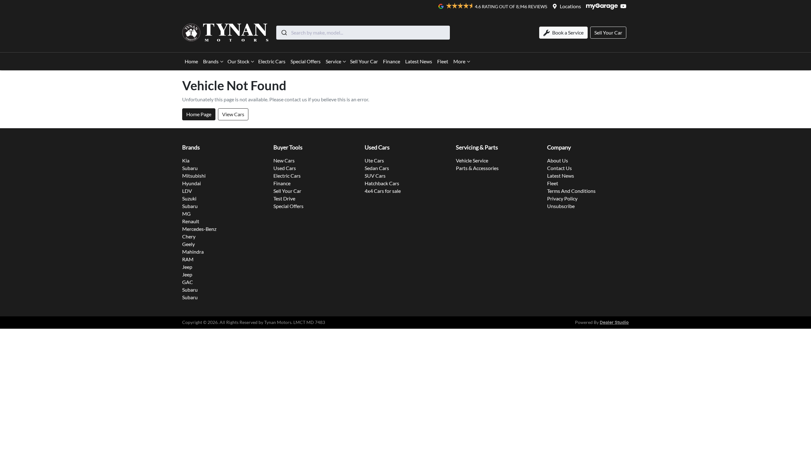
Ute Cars (374, 160)
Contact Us (559, 168)
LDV (187, 191)
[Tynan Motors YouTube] (624, 6)
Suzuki (189, 198)
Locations (570, 6)
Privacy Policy (562, 198)
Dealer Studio (614, 322)
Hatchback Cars (382, 183)
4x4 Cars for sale (383, 191)
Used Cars (284, 168)
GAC (187, 282)
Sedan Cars (377, 168)
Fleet (442, 61)
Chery (188, 236)
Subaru (190, 168)
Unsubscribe (561, 206)
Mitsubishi (194, 176)
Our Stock (238, 61)
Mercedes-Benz (199, 229)
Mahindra (193, 252)
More (459, 61)
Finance (391, 61)
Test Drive (284, 198)
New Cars (284, 160)
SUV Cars (375, 176)
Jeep (187, 267)
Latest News (418, 61)
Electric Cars (271, 61)
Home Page (198, 114)
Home (191, 61)
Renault (190, 221)
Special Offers (306, 61)
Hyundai (191, 183)
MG (186, 214)
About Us (557, 160)
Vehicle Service (472, 160)
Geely (188, 244)
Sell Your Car (364, 61)
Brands (211, 61)
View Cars (233, 114)
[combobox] (363, 33)
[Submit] (283, 33)
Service (333, 61)
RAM (188, 259)
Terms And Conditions (571, 191)
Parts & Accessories (477, 168)
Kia (185, 160)
